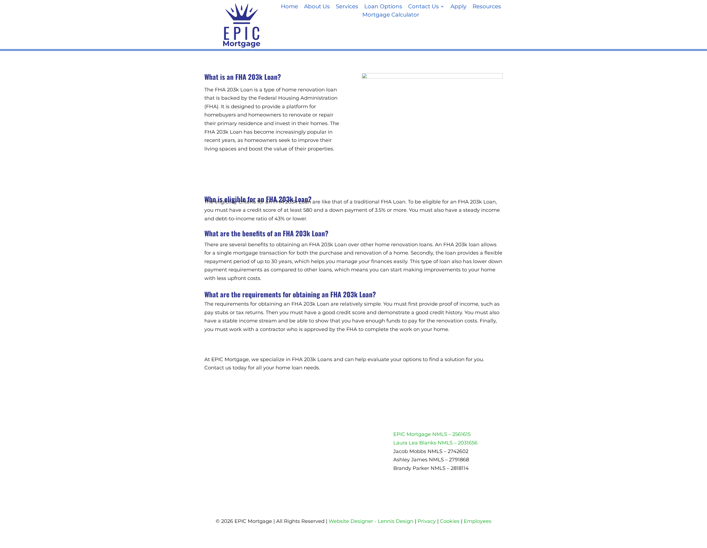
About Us (317, 7)
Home (289, 7)
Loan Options (383, 7)
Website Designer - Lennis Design (371, 521)
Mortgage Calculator (390, 15)
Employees (477, 521)
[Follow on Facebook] (290, 436)
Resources (487, 7)
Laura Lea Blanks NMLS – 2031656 (435, 443)
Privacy (427, 521)
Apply (458, 7)
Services (347, 7)
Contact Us (423, 7)
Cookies (450, 521)
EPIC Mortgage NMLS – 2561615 (432, 434)
